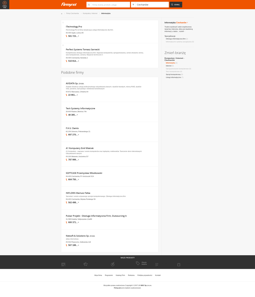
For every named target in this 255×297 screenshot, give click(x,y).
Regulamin (109, 275)
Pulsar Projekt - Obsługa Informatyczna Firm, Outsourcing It (96, 216)
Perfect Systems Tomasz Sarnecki (83, 49)
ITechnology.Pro (74, 26)
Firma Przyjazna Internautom (91, 263)
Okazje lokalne (144, 263)
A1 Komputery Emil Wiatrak (80, 148)
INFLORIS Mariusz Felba (78, 193)
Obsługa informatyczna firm (176, 39)
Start (61, 13)
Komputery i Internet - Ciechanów (174, 59)
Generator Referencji (116, 263)
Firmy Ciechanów (72, 13)
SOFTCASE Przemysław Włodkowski (84, 173)
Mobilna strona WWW (69, 263)
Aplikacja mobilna (184, 263)
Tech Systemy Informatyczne (80, 108)
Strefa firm (5, 7)
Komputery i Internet (90, 13)
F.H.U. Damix (72, 128)
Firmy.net (69, 5)
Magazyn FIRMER (163, 263)
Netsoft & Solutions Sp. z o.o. (80, 235)
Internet (168, 66)
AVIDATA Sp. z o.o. (75, 83)
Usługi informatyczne (173, 77)
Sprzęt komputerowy (173, 74)
